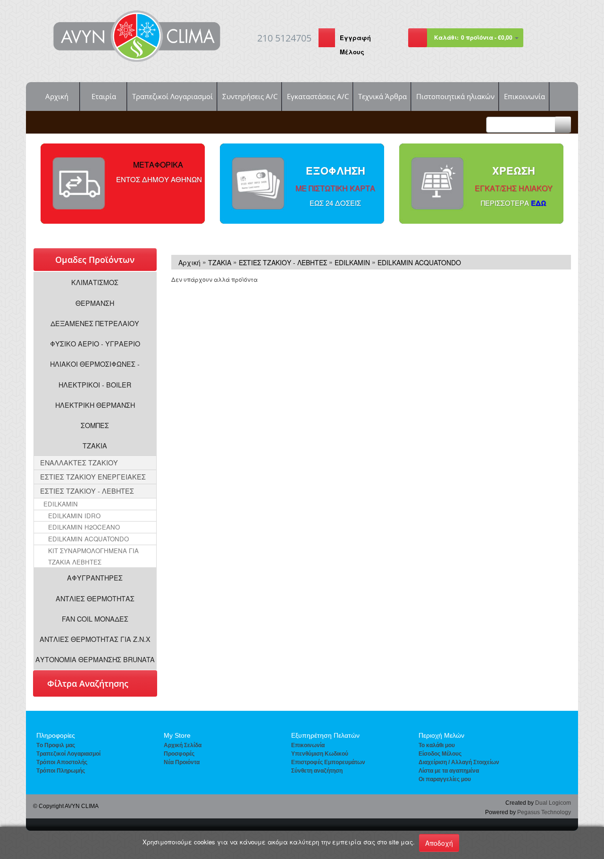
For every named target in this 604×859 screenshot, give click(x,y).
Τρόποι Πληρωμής (60, 770)
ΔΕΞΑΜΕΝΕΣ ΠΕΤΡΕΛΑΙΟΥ (94, 323)
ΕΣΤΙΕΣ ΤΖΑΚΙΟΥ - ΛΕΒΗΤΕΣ (87, 491)
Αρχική (56, 96)
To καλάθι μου (437, 745)
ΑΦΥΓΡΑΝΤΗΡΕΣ (95, 577)
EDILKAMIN (60, 503)
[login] (327, 39)
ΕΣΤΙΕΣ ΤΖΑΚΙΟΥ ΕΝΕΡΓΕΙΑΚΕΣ (93, 476)
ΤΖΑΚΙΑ (95, 445)
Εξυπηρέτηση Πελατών (325, 735)
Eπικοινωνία (308, 745)
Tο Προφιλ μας (55, 745)
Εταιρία (104, 96)
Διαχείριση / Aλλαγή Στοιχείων (459, 762)
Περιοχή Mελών (441, 735)
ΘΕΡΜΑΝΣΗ (95, 303)
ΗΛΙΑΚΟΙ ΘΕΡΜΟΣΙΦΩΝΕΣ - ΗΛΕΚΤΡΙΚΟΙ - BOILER (95, 374)
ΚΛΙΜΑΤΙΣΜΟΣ (94, 282)
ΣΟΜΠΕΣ (95, 425)
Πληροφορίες (55, 735)
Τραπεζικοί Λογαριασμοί (172, 96)
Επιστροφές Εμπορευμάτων (328, 762)
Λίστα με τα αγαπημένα (449, 770)
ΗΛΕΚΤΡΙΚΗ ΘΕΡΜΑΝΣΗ (95, 405)
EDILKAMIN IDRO (74, 515)
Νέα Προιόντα (182, 762)
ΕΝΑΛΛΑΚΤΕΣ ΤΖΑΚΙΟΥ (79, 462)
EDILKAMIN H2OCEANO (84, 526)
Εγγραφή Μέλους (355, 44)
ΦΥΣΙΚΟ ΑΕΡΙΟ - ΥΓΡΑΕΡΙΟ (95, 343)
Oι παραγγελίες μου (445, 779)
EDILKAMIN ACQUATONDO (88, 538)
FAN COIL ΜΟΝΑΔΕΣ (95, 618)
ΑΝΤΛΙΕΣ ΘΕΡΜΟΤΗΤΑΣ (95, 598)
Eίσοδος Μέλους (440, 753)
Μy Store (177, 735)
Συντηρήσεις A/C (249, 96)
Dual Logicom (553, 803)
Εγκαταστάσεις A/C (318, 96)
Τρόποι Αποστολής (61, 762)
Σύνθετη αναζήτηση (317, 770)
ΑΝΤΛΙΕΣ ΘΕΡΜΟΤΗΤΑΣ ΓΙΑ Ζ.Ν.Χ (95, 639)
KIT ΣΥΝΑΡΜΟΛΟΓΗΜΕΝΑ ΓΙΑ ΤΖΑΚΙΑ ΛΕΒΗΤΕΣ (93, 556)
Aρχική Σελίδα (182, 745)
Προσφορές (179, 753)
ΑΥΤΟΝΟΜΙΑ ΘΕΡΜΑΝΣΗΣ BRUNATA (95, 659)
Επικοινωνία (524, 96)
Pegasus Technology (544, 812)
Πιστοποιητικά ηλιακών (455, 96)
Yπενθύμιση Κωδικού (319, 753)
